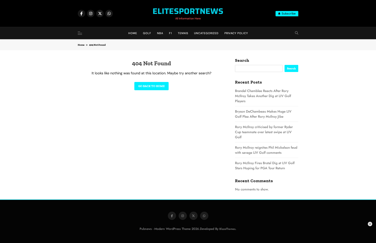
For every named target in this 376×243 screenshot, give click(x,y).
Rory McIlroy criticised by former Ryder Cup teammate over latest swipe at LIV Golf (264, 132)
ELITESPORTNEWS (188, 11)
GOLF (147, 33)
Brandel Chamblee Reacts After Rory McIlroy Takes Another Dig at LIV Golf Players (263, 95)
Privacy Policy (236, 33)
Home (132, 33)
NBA (160, 33)
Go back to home (151, 86)
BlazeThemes (227, 229)
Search (242, 60)
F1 (170, 33)
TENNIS (183, 33)
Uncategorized (206, 33)
